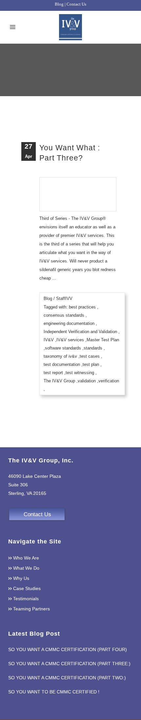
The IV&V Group (59, 380)
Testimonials (26, 598)
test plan (91, 364)
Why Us (21, 578)
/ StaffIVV (62, 298)
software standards (63, 348)
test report (53, 372)
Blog (59, 4)
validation (87, 380)
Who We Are (26, 558)
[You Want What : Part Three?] (77, 191)
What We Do (26, 568)
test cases (90, 356)
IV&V (49, 339)
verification (108, 380)
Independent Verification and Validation (80, 331)
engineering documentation (69, 323)
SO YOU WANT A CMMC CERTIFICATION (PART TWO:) (67, 677)
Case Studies (27, 588)
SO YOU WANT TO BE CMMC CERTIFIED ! (53, 691)
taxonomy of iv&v (60, 356)
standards (93, 348)
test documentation (62, 364)
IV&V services (70, 339)
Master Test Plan (103, 339)
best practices (82, 307)
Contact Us (76, 4)
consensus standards (64, 315)
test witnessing (80, 372)
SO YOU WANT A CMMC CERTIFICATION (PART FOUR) (67, 649)
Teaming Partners (31, 608)
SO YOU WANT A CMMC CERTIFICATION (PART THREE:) (69, 663)
